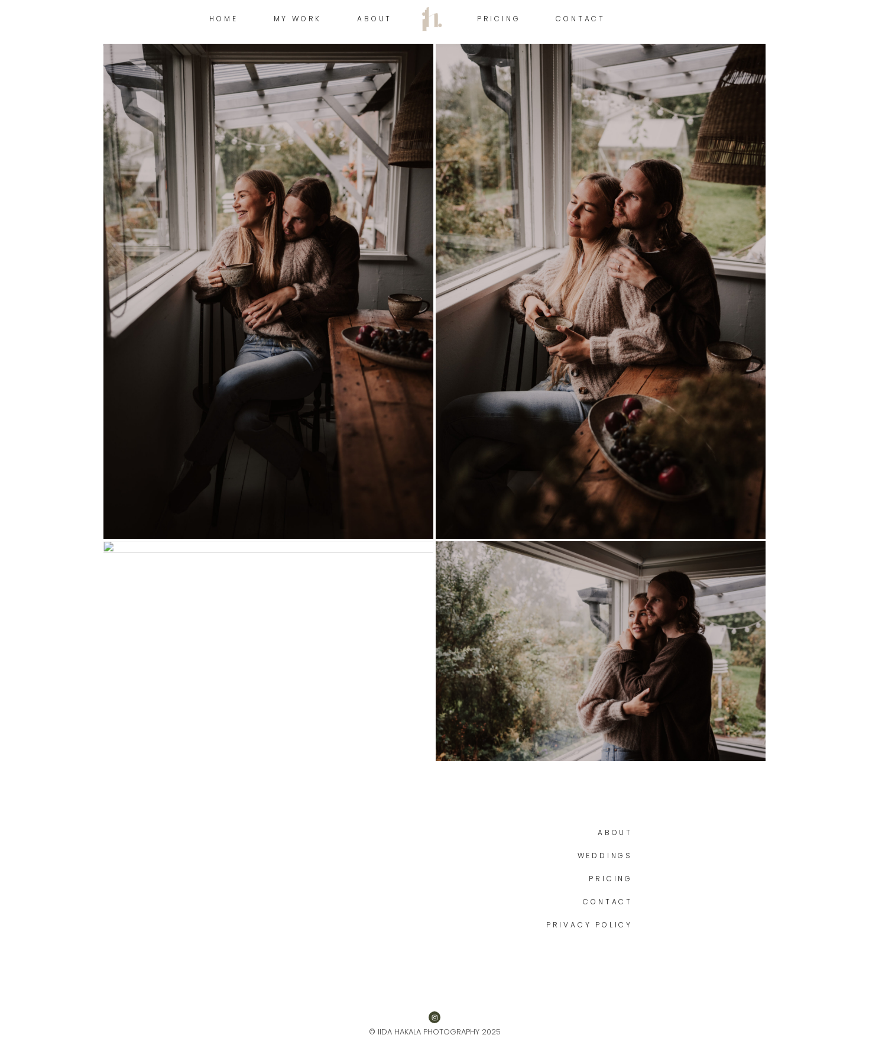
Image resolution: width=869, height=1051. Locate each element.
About (615, 832)
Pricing (611, 879)
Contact (608, 902)
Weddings (605, 855)
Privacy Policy (589, 925)
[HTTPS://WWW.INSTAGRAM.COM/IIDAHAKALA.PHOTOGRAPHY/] (434, 1017)
